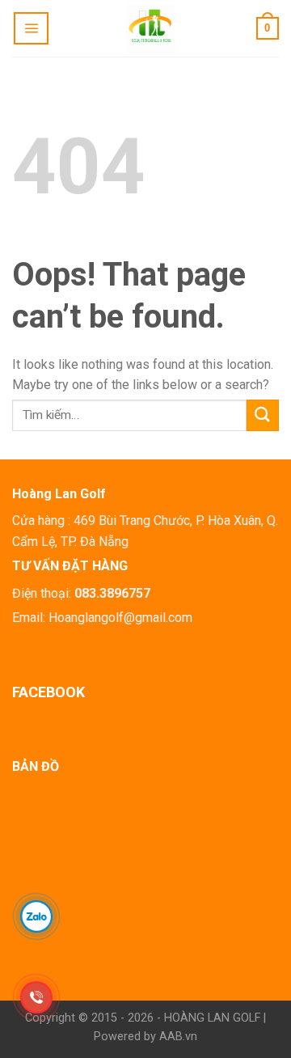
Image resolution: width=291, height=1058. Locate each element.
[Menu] (31, 28)
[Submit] (263, 415)
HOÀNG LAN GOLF (212, 1018)
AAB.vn (178, 1036)
